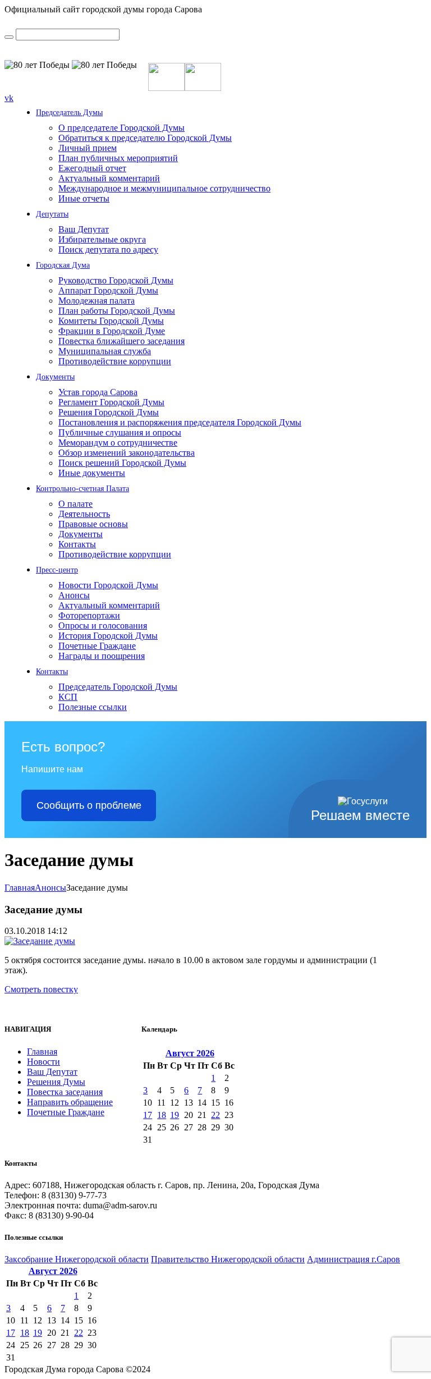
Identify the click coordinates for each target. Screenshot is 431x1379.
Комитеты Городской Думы (111, 321)
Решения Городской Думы (108, 412)
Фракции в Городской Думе (111, 331)
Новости (43, 1061)
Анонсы (74, 595)
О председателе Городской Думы (121, 127)
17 (147, 1115)
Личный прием (87, 148)
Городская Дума (63, 265)
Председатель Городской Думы (117, 686)
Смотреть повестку (41, 989)
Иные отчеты (83, 198)
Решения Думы (56, 1082)
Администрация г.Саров (353, 1259)
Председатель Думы (69, 112)
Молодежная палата (96, 300)
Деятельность (84, 514)
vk (8, 98)
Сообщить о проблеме (88, 805)
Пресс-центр (57, 570)
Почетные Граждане (97, 645)
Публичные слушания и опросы (119, 432)
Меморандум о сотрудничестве (117, 442)
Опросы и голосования (102, 625)
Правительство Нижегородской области (228, 1259)
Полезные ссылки (92, 707)
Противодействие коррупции (114, 361)
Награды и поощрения (101, 656)
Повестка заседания (65, 1092)
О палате (75, 503)
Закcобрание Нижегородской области (76, 1259)
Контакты (77, 544)
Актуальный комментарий (109, 178)
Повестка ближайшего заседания (121, 341)
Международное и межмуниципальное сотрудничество (164, 188)
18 (161, 1115)
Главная (19, 887)
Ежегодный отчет (92, 168)
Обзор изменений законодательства (126, 452)
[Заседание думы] (39, 941)
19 (174, 1115)
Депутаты (52, 214)
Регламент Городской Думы (111, 402)
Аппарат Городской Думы (108, 290)
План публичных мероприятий (118, 158)
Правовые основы (93, 524)
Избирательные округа (102, 239)
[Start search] (8, 37)
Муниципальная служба (104, 351)
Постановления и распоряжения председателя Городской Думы (179, 422)
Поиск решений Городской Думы (122, 463)
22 (215, 1115)
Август (190, 1053)
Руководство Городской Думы (115, 280)
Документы (55, 377)
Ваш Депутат (83, 229)
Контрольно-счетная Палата (82, 488)
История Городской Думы (108, 635)
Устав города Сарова (97, 392)
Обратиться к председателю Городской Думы (145, 138)
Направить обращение (70, 1102)
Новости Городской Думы (108, 585)
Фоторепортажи (89, 615)
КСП (67, 697)
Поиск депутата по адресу (108, 249)
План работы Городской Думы (116, 310)
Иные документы (91, 473)
